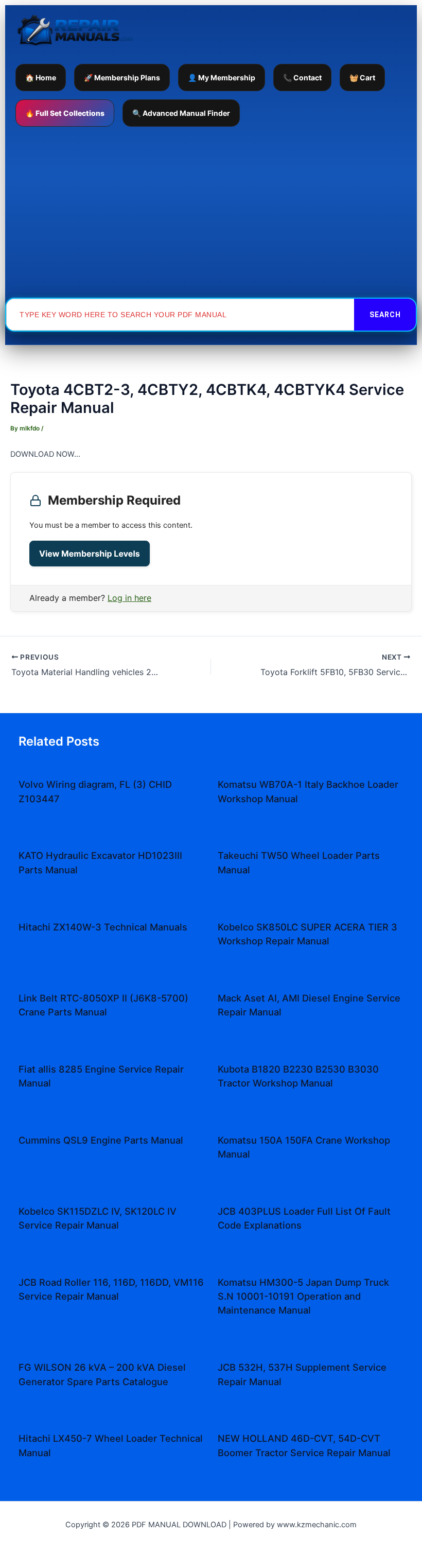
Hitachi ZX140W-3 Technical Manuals (103, 927)
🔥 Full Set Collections (64, 113)
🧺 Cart (362, 77)
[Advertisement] (211, 212)
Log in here (129, 598)
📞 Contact (302, 77)
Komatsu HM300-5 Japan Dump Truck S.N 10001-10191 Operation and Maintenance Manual (303, 1296)
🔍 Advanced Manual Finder (181, 113)
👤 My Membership (221, 77)
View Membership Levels (89, 553)
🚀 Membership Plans (122, 77)
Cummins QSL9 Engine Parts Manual (101, 1140)
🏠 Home (40, 77)
